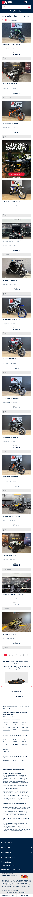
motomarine (17, 796)
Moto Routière (15, 722)
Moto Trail (24, 722)
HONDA (14, 739)
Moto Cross (6, 722)
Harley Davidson (23, 811)
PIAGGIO (14, 749)
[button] (3, 159)
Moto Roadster (6, 730)
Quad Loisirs (25, 727)
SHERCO (24, 741)
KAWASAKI (15, 744)
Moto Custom (6, 724)
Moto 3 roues (6, 719)
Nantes (14, 760)
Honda (4, 813)
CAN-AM (5, 741)
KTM (13, 747)
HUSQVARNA (15, 741)
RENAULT (24, 739)
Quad (13, 716)
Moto (4, 716)
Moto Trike (24, 724)
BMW (4, 739)
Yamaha (20, 813)
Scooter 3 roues (16, 719)
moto (4, 796)
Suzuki (16, 813)
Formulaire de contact (8, 865)
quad (11, 798)
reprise (20, 829)
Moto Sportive (15, 724)
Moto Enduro (6, 727)
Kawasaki (9, 813)
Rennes (14, 762)
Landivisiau (6, 760)
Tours (23, 760)
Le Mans (5, 762)
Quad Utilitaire (25, 730)
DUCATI (5, 744)
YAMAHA (24, 747)
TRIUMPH (24, 744)
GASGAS (5, 747)
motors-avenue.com (23, 827)
